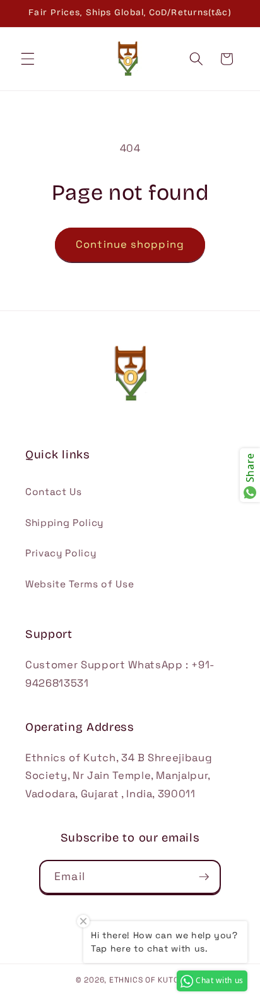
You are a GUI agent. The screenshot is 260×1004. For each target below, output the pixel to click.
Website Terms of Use (79, 584)
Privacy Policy (60, 553)
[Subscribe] (204, 877)
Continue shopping (130, 244)
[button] (28, 59)
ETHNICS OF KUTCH (146, 980)
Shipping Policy (64, 523)
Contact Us (53, 492)
